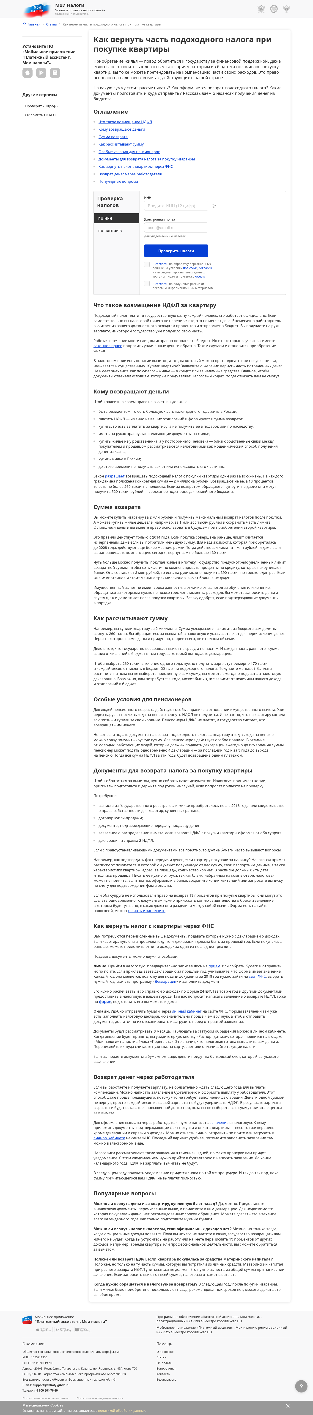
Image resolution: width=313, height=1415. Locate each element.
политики (190, 268)
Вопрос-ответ (166, 1368)
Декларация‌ (165, 981)
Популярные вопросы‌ (118, 181)
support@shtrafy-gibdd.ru (51, 1385)
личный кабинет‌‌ (187, 1011)
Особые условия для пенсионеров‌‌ (129, 151)
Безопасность (166, 1379)
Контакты (163, 1374)
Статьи (51, 24)
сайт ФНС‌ (257, 976)
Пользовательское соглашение (45, 1398)
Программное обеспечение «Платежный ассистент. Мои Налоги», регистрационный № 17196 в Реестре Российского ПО (209, 1318)
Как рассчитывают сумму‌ (121, 144)
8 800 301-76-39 (47, 1390)
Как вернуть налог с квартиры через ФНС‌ (136, 166)
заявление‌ (219, 1122)
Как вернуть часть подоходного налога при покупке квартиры (112, 24)
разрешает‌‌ (115, 476)
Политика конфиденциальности (100, 1398)
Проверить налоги (176, 250)
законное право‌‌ (107, 345)
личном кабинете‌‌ (109, 1137)
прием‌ (214, 966)
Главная (34, 24)
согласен (161, 264)
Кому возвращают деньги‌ (122, 129)
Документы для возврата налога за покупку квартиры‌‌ (147, 159)
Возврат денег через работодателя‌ (130, 174)
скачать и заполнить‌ (146, 910)
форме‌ (105, 1001)
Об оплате (164, 1363)
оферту (200, 276)
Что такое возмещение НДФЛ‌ (125, 121)
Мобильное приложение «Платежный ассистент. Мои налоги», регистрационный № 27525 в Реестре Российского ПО (221, 1329)
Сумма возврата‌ (113, 136)
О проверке (164, 1352)
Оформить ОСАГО (40, 114)
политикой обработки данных (121, 1410)
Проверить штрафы (41, 105)
